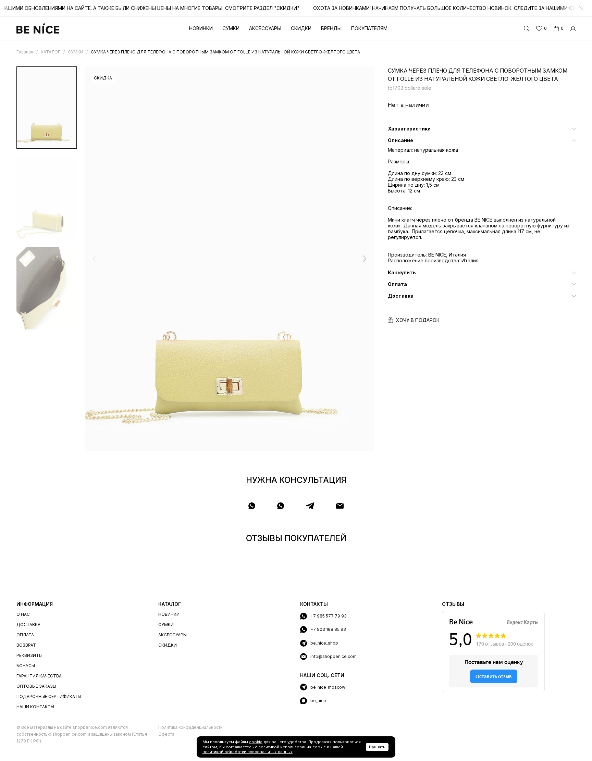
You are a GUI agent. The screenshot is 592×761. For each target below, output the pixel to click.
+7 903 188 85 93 (328, 629)
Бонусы (25, 665)
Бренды (331, 28)
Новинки (201, 28)
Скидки (301, 28)
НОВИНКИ (169, 614)
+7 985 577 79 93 (328, 616)
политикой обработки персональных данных (247, 751)
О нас (23, 614)
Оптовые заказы (36, 686)
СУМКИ (166, 624)
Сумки (230, 28)
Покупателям (369, 28)
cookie (255, 741)
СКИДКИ (167, 645)
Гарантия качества (39, 675)
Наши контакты (35, 706)
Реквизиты (29, 655)
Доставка (28, 624)
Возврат (26, 645)
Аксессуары (265, 28)
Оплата (25, 634)
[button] (217, 439)
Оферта (166, 734)
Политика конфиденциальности (190, 727)
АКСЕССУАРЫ (172, 634)
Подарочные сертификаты (48, 696)
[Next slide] (364, 258)
